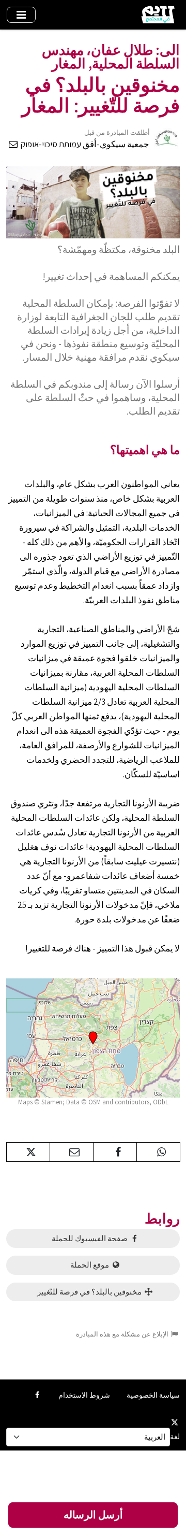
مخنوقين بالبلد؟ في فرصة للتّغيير (90, 1292)
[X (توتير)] (175, 1422)
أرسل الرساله (93, 1514)
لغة (175, 1436)
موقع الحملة (90, 1265)
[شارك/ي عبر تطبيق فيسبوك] (115, 1152)
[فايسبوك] (37, 1395)
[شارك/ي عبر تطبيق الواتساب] (158, 1152)
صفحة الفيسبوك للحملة (90, 1238)
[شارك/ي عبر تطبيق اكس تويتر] (28, 1152)
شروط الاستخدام (84, 1395)
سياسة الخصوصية (153, 1395)
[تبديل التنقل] (21, 15)
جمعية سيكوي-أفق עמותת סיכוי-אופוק (84, 144)
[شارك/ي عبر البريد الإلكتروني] (72, 1152)
